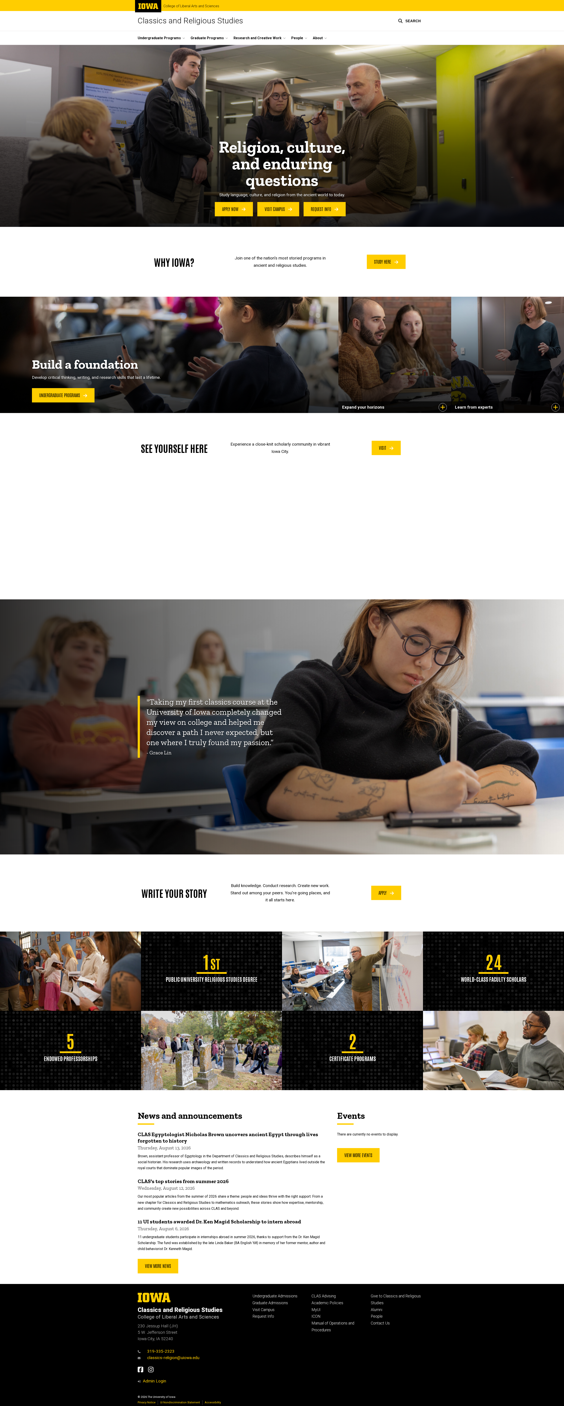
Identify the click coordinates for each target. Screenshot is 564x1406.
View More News (158, 1266)
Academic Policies (327, 1303)
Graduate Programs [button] (207, 38)
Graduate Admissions (270, 1303)
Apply (383, 892)
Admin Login (154, 1381)
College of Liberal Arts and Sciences (191, 6)
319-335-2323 (160, 1351)
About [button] (318, 38)
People (377, 1316)
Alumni (376, 1310)
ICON (316, 1316)
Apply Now (230, 209)
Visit (383, 447)
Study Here (383, 261)
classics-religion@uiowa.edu (173, 1357)
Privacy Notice (147, 1402)
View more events (358, 1155)
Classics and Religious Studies (190, 21)
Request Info (321, 209)
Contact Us (380, 1323)
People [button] (297, 38)
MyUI (316, 1310)
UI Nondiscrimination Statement (180, 1402)
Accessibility (213, 1402)
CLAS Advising (324, 1296)
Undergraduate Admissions (274, 1296)
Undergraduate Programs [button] (159, 38)
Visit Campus (275, 209)
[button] (409, 21)
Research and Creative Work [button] (258, 38)
